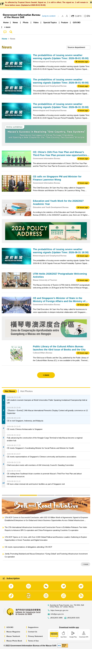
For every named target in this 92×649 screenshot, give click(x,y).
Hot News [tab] (10, 391)
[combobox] (78, 47)
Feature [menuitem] (64, 22)
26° (79, 16)
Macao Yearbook (13, 636)
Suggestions (33, 627)
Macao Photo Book (14, 641)
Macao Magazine (13, 632)
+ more (85, 564)
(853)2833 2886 (56, 618)
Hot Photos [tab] (26, 391)
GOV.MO (9, 627)
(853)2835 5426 (73, 618)
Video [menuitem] (36, 22)
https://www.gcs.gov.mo (59, 610)
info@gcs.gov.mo (57, 614)
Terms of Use (33, 641)
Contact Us (32, 632)
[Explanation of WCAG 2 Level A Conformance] (62, 645)
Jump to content (48, 16)
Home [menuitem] (6, 22)
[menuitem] (15, 22)
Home (4, 39)
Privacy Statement (35, 636)
